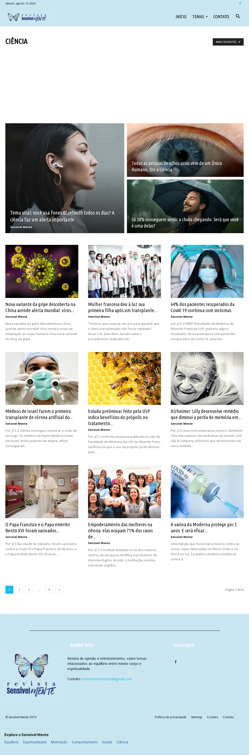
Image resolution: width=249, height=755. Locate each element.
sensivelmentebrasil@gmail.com (107, 679)
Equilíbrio (11, 742)
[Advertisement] (124, 82)
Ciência (122, 742)
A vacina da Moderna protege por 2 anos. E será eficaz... (204, 527)
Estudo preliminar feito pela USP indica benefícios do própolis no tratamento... (119, 417)
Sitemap (196, 717)
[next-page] (59, 590)
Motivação (59, 742)
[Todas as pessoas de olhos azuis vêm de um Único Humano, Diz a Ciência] (185, 150)
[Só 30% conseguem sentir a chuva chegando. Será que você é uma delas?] (185, 206)
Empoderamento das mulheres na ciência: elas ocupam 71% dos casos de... (120, 530)
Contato (221, 16)
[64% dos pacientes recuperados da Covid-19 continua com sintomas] (207, 271)
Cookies (212, 717)
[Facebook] (240, 3)
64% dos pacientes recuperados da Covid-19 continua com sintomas (202, 307)
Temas (198, 16)
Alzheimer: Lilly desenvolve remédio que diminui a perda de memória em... (206, 414)
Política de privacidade (171, 717)
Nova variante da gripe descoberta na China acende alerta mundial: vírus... (40, 307)
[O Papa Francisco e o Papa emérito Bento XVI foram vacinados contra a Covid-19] (41, 491)
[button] (238, 17)
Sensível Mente (21, 227)
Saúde (107, 742)
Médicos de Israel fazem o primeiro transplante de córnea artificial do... (39, 414)
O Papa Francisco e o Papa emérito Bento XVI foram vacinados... (37, 527)
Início (181, 16)
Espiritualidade (34, 742)
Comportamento (85, 742)
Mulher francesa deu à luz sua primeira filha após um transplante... (122, 307)
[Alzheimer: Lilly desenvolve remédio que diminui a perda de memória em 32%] (207, 378)
